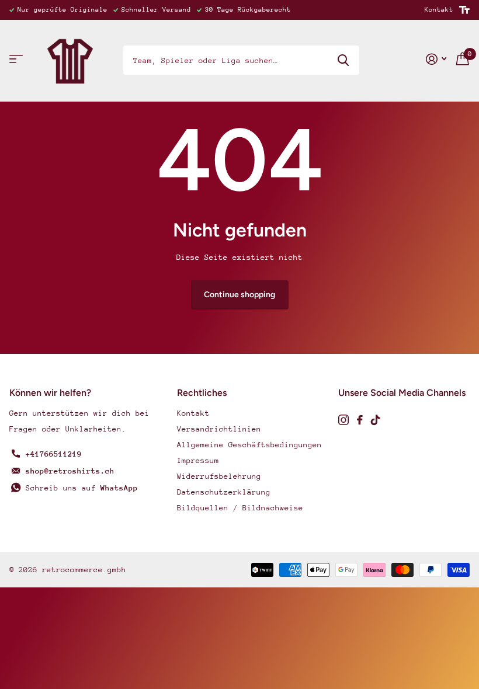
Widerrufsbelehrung (219, 476)
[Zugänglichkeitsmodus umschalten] (464, 10)
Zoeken (343, 60)
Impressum (198, 460)
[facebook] (360, 419)
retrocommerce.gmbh (84, 569)
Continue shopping (239, 295)
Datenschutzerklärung (223, 492)
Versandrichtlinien (219, 428)
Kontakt (439, 9)
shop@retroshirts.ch (70, 471)
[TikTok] (375, 420)
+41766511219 (54, 454)
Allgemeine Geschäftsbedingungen (249, 444)
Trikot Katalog (16, 59)
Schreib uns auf (82, 487)
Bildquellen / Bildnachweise (240, 507)
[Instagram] (343, 420)
